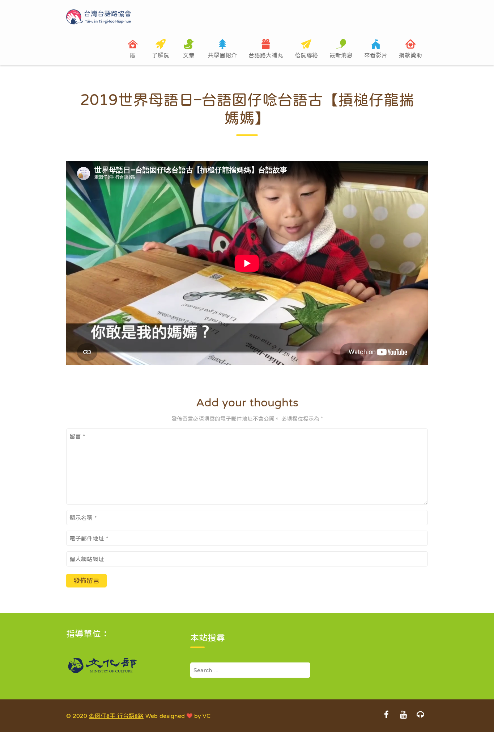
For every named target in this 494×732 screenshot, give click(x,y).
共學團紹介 (222, 55)
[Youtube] (403, 715)
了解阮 (160, 55)
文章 (189, 55)
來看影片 (375, 55)
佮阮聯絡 (306, 55)
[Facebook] (386, 715)
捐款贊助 (410, 55)
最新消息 (341, 55)
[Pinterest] (420, 715)
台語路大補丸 (265, 55)
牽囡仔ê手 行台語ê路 (116, 716)
